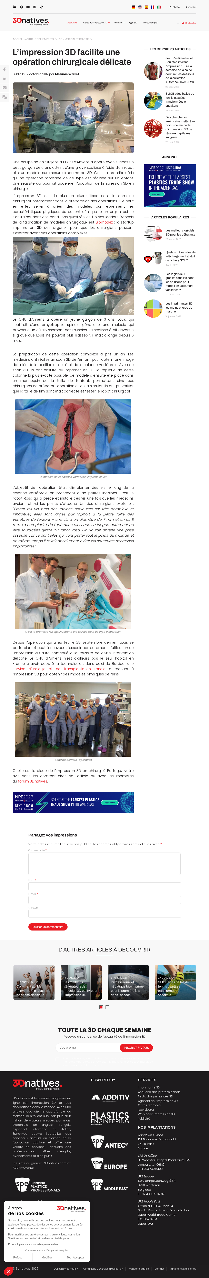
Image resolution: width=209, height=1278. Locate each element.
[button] (8, 1271)
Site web (33, 907)
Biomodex (104, 222)
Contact (191, 7)
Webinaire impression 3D (156, 1114)
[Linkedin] (4, 78)
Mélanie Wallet (67, 74)
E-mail (33, 894)
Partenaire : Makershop (183, 1268)
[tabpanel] (34, 982)
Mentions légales (139, 1268)
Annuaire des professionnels (159, 1092)
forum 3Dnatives (32, 781)
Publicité (174, 7)
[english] (140, 7)
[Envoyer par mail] (4, 87)
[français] (152, 7)
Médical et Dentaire (78, 39)
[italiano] (159, 7)
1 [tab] (101, 1007)
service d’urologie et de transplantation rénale (59, 668)
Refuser (18, 1257)
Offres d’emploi (150, 23)
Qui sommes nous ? (66, 1268)
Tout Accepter (75, 1257)
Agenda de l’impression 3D (158, 1101)
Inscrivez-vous (136, 1048)
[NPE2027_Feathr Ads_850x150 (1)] (73, 802)
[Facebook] (4, 69)
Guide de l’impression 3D (95, 23)
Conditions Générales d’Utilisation (103, 1268)
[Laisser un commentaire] (4, 97)
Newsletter (146, 1110)
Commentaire (37, 850)
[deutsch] (133, 7)
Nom (32, 880)
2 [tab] (107, 1007)
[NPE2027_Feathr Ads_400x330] (170, 185)
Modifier (47, 1257)
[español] (146, 7)
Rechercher (190, 23)
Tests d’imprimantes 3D (155, 1096)
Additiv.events (23, 1168)
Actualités (72, 23)
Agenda (133, 23)
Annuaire (118, 23)
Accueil (18, 39)
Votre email (68, 1048)
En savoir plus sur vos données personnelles (33, 1244)
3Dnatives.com (55, 1163)
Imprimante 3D (149, 1087)
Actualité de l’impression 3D (43, 39)
